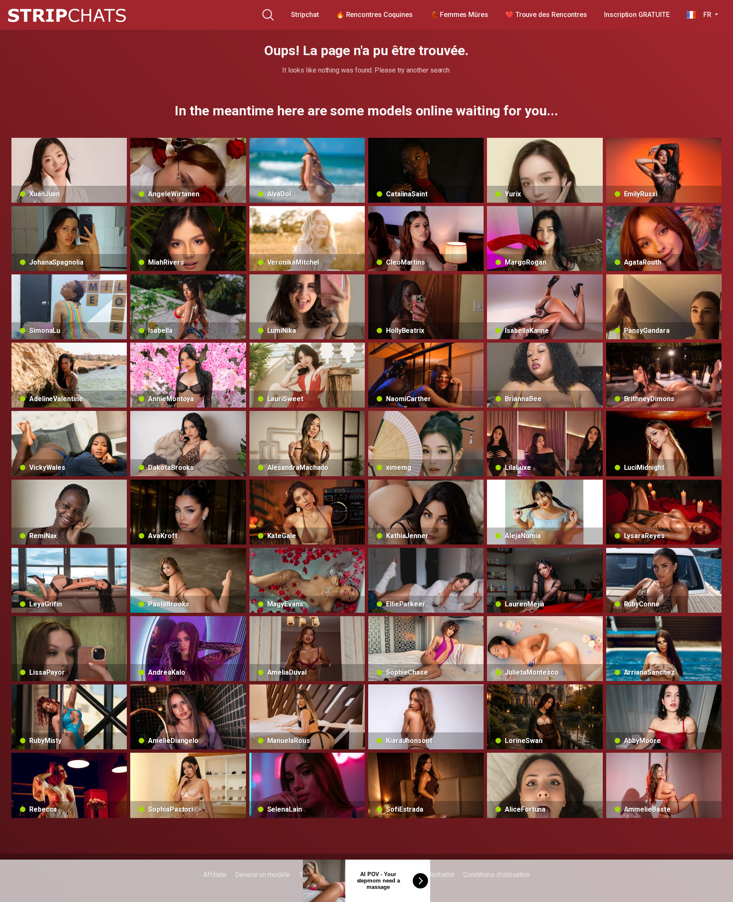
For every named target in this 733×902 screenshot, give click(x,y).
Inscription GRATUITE (636, 15)
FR (705, 15)
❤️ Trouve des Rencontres (546, 15)
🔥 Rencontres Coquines (374, 15)
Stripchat (305, 15)
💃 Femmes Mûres (459, 15)
